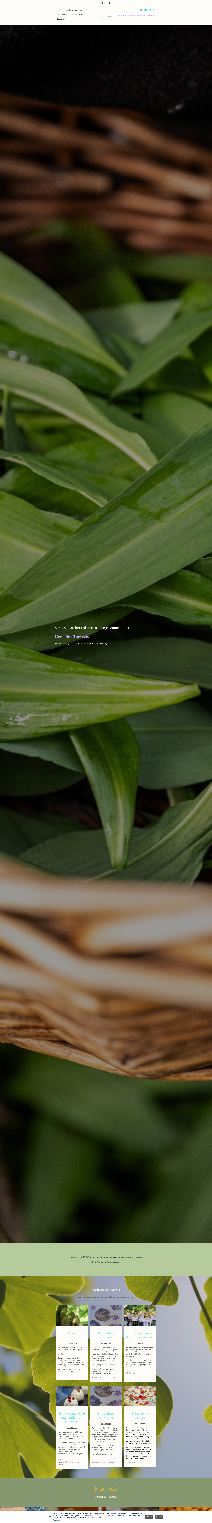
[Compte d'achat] (109, 3)
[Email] (154, 10)
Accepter (149, 1517)
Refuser (159, 1517)
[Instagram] (145, 10)
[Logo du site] (106, 15)
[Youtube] (149, 10)
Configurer (57, 1520)
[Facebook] (141, 10)
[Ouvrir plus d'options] (70, 19)
